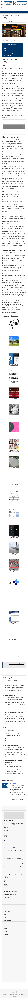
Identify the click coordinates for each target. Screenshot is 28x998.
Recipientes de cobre (12, 728)
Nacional (6, 917)
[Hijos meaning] (3, 695)
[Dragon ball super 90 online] (3, 712)
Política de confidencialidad (18, 992)
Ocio (5, 925)
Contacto (14, 996)
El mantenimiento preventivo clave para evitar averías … (16, 875)
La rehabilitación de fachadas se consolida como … (16, 824)
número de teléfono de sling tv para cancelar (12, 53)
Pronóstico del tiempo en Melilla (14, 809)
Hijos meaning (10, 695)
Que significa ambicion (12, 678)
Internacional (7, 911)
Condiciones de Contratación (9, 994)
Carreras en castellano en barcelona (13, 761)
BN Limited (13, 783)
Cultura (5, 900)
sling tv (4, 48)
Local (5, 914)
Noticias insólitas (7, 21)
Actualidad (6, 897)
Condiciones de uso (6, 992)
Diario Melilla (9, 991)
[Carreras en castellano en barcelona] (3, 760)
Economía (6, 906)
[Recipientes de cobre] (3, 727)
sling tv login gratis (7, 50)
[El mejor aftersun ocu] (3, 745)
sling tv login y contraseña (8, 52)
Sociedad (6, 931)
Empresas (6, 908)
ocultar (15, 44)
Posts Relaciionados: (7, 55)
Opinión (5, 928)
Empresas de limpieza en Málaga (23, 861)
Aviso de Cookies (21, 994)
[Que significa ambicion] (3, 677)
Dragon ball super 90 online (14, 712)
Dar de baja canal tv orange (9, 47)
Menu (3, 12)
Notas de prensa (7, 920)
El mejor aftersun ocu (12, 745)
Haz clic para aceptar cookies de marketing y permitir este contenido (14, 126)
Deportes (6, 903)
